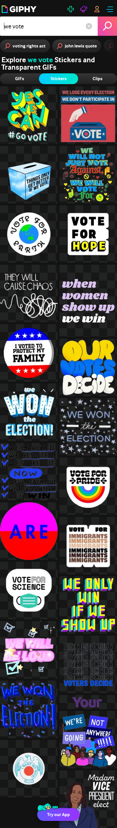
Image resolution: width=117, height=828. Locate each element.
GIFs (19, 78)
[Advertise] (83, 9)
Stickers (59, 78)
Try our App (58, 814)
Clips (98, 78)
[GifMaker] (70, 9)
